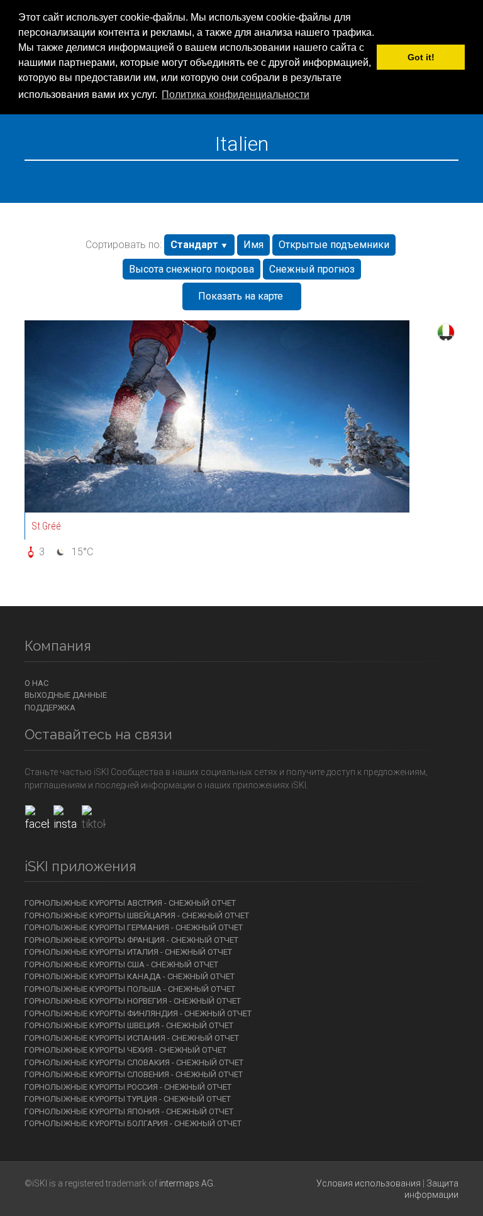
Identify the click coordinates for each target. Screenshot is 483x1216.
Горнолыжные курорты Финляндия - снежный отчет (138, 1013)
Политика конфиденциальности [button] (235, 94)
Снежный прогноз (312, 269)
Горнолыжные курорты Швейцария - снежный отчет (137, 915)
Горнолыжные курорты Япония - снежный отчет (129, 1111)
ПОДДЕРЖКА (50, 707)
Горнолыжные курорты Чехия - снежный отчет (125, 1050)
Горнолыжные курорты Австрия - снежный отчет (130, 903)
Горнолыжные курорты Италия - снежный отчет (128, 952)
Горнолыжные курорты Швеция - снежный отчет (129, 1025)
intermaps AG (186, 1183)
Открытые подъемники (334, 245)
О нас (36, 683)
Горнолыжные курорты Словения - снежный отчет (134, 1074)
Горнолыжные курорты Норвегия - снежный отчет (133, 1001)
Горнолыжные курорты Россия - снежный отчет (128, 1087)
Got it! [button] (421, 57)
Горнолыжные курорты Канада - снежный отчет (130, 976)
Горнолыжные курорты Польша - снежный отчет (130, 989)
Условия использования (368, 1183)
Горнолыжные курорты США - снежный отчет (121, 964)
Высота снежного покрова (191, 269)
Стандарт (194, 245)
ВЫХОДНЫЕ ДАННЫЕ (66, 695)
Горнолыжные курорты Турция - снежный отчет (128, 1099)
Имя (253, 245)
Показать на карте (240, 296)
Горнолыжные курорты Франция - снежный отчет (131, 940)
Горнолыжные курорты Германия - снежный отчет (134, 927)
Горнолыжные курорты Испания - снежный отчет (132, 1038)
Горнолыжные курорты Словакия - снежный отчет (134, 1062)
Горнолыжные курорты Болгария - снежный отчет (133, 1123)
